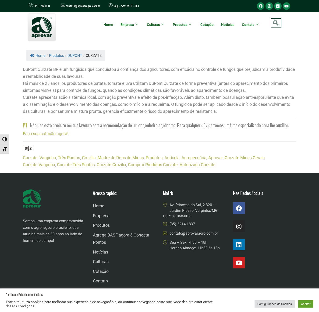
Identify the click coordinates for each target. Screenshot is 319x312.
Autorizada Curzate (198, 164)
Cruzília (89, 157)
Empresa (127, 25)
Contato (248, 25)
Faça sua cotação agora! (45, 133)
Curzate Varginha (39, 164)
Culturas (153, 25)
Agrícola (172, 157)
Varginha (47, 157)
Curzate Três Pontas (76, 164)
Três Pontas (69, 157)
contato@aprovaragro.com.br (82, 6)
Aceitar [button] (305, 304)
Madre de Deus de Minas (121, 157)
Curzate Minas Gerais (245, 157)
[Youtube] (286, 6)
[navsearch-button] (276, 23)
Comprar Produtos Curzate (153, 164)
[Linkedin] (278, 6)
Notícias (227, 25)
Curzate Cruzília (111, 164)
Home (108, 25)
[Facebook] (260, 6)
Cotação (207, 25)
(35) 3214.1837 (182, 224)
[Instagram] (269, 6)
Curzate (30, 157)
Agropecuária (193, 157)
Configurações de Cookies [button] (274, 304)
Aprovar (215, 157)
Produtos (180, 25)
